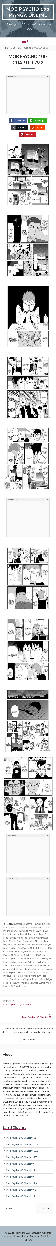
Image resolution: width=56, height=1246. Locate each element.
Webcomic (21, 986)
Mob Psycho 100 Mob (14, 958)
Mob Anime (18, 934)
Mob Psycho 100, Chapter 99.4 (21, 1176)
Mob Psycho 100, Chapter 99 (20, 1196)
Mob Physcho (36, 941)
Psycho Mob (38, 979)
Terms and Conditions (40, 1236)
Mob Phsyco (42, 937)
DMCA (28, 1239)
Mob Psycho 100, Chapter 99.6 (21, 1163)
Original (27, 979)
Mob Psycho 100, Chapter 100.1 (22, 1150)
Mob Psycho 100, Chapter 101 (21, 1137)
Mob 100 (33, 930)
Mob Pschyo (31, 944)
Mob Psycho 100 (25, 948)
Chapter (18, 923)
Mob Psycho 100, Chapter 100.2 (22, 1144)
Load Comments (29, 1039)
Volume (25, 982)
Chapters (27, 923)
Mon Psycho (16, 979)
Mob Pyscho (16, 975)
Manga (24, 930)
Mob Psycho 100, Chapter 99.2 (21, 1189)
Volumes (34, 982)
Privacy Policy (21, 1236)
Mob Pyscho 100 (32, 975)
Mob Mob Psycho (26, 937)
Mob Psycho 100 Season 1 (16, 961)
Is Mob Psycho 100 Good (28, 927)
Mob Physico (18, 944)
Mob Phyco (23, 941)
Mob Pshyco (45, 944)
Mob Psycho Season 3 (14, 972)
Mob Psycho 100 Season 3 (26, 965)
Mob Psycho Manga (20, 968)
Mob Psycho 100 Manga (35, 955)
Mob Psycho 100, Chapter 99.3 (21, 1183)
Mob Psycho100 (34, 972)
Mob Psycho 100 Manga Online (28, 12)
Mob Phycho (9, 941)
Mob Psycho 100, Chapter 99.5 (21, 1170)
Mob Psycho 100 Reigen (39, 958)
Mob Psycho (9, 948)
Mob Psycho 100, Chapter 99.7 (21, 1157)
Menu (30, 41)
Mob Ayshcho (31, 934)
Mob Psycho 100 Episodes (28, 951)
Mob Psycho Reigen (41, 968)
